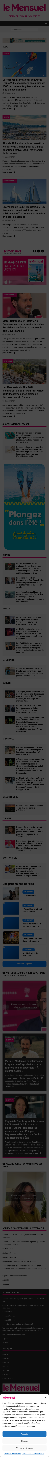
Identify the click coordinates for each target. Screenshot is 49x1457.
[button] (45, 1397)
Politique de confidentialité (33, 1453)
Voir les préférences (24, 1448)
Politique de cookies (12, 1453)
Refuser (24, 1441)
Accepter (24, 1434)
